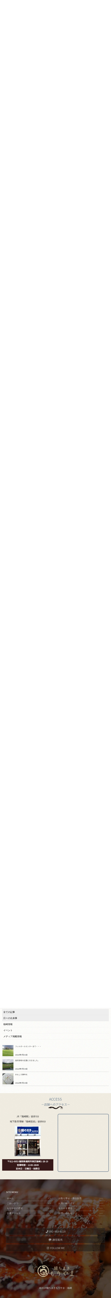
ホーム (29, 1198)
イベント (8, 1030)
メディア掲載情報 (12, 1036)
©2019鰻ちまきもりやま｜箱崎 (55, 1288)
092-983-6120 (57, 1231)
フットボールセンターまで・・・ (28, 1046)
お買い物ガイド (80, 1203)
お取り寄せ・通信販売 (80, 1198)
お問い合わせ (80, 1213)
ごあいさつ (29, 1203)
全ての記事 (9, 1012)
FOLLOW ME (57, 1248)
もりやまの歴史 (29, 1208)
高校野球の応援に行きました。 (27, 1060)
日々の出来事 (10, 1018)
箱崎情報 (8, 1024)
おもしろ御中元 (21, 1074)
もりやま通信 (80, 1208)
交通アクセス (29, 1213)
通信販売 (57, 1239)
